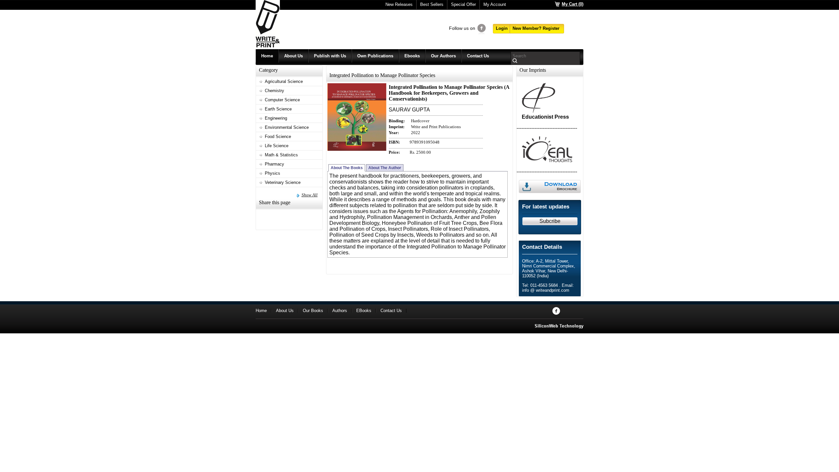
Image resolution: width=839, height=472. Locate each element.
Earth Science (278, 109)
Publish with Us (330, 55)
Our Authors (443, 55)
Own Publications (375, 55)
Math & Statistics (281, 154)
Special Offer (463, 4)
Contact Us (478, 55)
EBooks (363, 310)
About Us (293, 55)
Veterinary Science (283, 182)
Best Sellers (431, 4)
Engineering (276, 118)
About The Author (384, 168)
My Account (494, 4)
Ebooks (412, 55)
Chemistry (274, 90)
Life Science (276, 145)
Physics (272, 173)
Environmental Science (287, 127)
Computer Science (282, 99)
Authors (339, 310)
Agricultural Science (284, 81)
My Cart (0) (572, 4)
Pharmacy (274, 164)
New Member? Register (536, 28)
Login (502, 28)
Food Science (278, 136)
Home (267, 55)
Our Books (313, 310)
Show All (310, 194)
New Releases (399, 4)
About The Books (347, 168)
